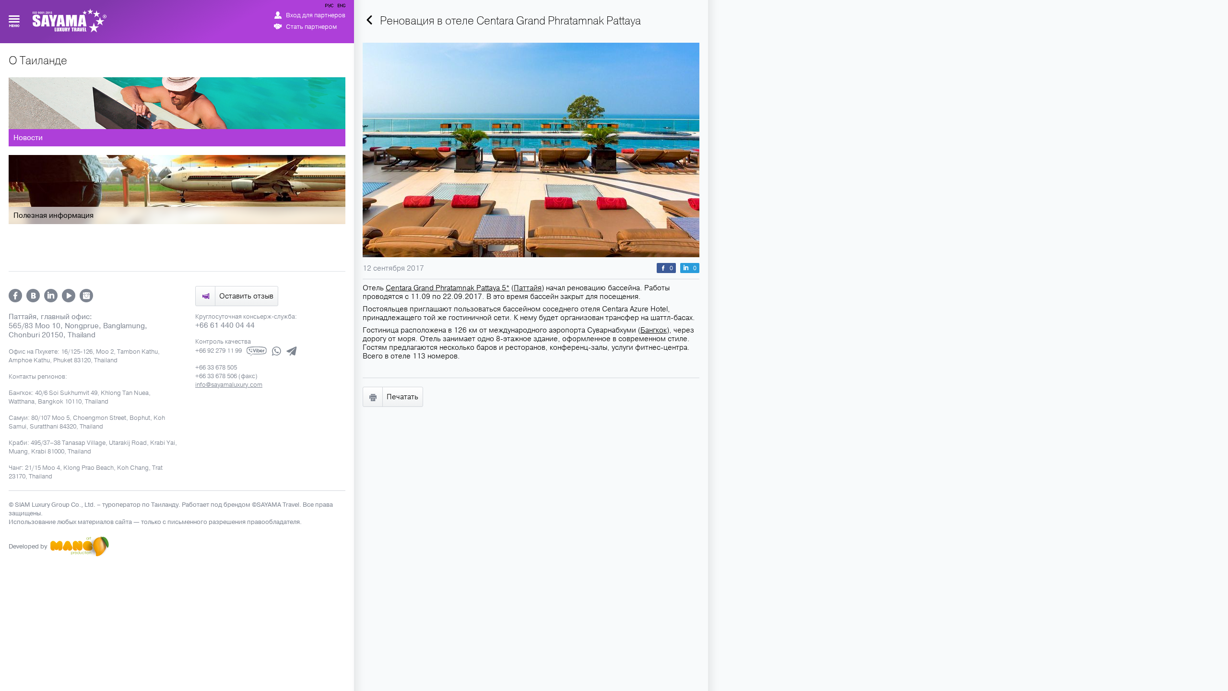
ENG (340, 7)
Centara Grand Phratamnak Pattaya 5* (447, 288)
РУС (330, 7)
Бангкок (653, 330)
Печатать (402, 397)
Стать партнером (311, 27)
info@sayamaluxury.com (228, 385)
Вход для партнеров (315, 15)
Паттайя (528, 288)
